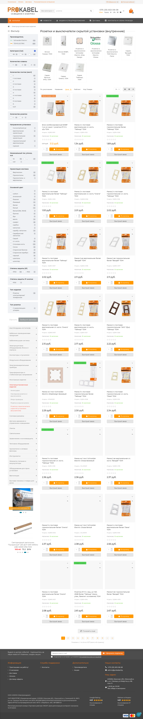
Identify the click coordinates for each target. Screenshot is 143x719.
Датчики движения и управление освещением (19, 422)
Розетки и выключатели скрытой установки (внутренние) (20, 408)
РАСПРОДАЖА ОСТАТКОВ (19, 328)
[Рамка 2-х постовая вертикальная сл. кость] (87, 108)
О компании (12, 2)
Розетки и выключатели (20, 403)
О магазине (13, 670)
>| (112, 638)
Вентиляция (14, 476)
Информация (14, 663)
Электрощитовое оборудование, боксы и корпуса (18, 348)
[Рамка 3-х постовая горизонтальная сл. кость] (55, 442)
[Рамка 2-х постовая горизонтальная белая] (120, 108)
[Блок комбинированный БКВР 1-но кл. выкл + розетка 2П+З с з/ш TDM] (55, 108)
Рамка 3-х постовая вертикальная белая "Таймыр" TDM (54, 260)
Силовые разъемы (16, 416)
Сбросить (13, 320)
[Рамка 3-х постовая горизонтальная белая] (87, 375)
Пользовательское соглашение (44, 2)
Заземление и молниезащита (21, 438)
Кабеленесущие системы (19, 340)
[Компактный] (133, 89)
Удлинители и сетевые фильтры (18, 450)
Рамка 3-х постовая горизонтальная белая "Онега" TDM (55, 527)
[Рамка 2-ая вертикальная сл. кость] (120, 442)
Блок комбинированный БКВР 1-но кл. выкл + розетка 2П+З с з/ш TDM (54, 127)
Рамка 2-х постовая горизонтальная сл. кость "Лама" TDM (117, 394)
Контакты (45, 667)
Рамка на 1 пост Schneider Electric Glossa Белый (85, 526)
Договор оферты (16, 679)
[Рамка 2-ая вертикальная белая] (87, 241)
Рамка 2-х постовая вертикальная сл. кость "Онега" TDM (87, 194)
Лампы (12, 428)
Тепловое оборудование (19, 444)
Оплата (20, 2)
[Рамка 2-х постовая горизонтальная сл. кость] (120, 175)
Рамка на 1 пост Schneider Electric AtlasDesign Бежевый (54, 393)
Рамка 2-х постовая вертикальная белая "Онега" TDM (54, 594)
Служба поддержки (50, 663)
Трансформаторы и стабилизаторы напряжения (20, 373)
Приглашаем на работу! (18, 667)
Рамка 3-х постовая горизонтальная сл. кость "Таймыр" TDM (52, 460)
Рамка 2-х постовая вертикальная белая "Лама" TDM (118, 527)
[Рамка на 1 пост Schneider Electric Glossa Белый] (87, 508)
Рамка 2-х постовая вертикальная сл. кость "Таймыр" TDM (84, 127)
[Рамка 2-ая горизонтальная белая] (120, 241)
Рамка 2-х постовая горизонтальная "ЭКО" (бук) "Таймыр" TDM (118, 327)
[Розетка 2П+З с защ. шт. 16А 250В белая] (87, 575)
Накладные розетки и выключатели (19, 395)
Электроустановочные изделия (24, 26)
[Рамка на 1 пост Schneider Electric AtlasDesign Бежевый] (55, 375)
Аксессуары (15, 390)
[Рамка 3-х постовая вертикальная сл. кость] (55, 308)
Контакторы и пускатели (19, 355)
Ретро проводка (17, 399)
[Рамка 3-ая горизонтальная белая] (120, 575)
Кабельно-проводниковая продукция (19, 334)
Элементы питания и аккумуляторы (17, 462)
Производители (80, 667)
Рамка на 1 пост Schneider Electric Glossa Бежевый (85, 459)
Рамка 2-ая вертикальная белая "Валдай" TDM (87, 259)
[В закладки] (67, 96)
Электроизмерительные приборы (19, 366)
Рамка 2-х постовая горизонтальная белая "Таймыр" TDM (116, 127)
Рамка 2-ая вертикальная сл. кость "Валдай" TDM (118, 459)
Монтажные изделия (17, 380)
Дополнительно (81, 663)
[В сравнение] (67, 100)
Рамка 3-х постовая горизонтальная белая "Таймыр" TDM (83, 394)
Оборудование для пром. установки (19, 469)
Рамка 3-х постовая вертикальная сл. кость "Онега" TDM (55, 327)
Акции (76, 670)
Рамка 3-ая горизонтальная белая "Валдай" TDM (118, 593)
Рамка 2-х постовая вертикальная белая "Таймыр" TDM (54, 194)
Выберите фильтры (28, 320)
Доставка (28, 2)
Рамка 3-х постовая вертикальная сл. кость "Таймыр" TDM (84, 327)
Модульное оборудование (20, 360)
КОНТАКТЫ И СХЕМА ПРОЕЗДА (120, 20)
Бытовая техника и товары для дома (21, 482)
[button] (21, 512)
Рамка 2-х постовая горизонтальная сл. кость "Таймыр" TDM (117, 194)
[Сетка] (125, 89)
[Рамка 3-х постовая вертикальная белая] (55, 241)
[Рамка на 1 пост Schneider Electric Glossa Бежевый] (87, 442)
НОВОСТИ (47, 20)
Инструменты (14, 456)
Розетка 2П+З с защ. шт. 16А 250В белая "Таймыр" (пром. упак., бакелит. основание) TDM (87, 594)
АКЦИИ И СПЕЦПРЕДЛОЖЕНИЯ (72, 20)
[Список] (129, 89)
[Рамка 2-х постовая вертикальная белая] (55, 175)
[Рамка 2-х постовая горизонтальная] (120, 308)
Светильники (14, 433)
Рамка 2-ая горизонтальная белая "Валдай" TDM (118, 259)
